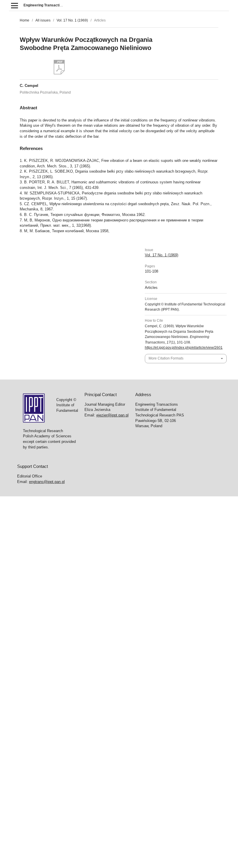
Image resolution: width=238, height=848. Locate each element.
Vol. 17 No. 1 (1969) (72, 20)
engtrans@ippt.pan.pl (47, 482)
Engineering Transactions (45, 5)
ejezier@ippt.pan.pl (112, 415)
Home (24, 20)
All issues (43, 20)
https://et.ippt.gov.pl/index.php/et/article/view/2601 (184, 348)
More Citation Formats (166, 358)
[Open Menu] (14, 5)
